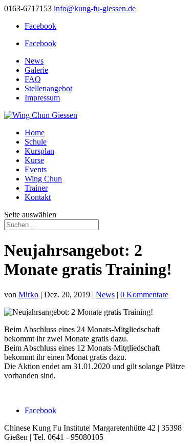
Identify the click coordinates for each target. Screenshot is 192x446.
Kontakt (38, 197)
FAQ (33, 79)
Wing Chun (43, 178)
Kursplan (39, 151)
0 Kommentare (144, 294)
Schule (36, 141)
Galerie (36, 70)
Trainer (36, 188)
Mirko (28, 294)
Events (36, 169)
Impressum (42, 97)
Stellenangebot (48, 88)
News (34, 60)
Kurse (34, 160)
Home (35, 132)
